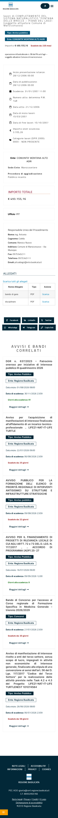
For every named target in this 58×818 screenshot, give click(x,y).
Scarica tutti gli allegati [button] (15, 281)
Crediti (35, 799)
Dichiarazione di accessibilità (29, 802)
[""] (45, 6)
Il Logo (43, 799)
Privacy (27, 799)
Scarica (45, 294)
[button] (52, 6)
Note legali (17, 799)
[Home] (11, 6)
